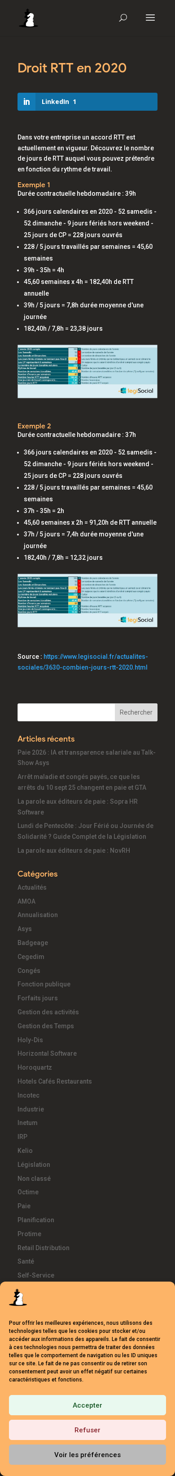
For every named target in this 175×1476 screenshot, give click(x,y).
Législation (34, 1164)
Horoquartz (35, 1067)
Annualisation (38, 914)
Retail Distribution (44, 1247)
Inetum (28, 1122)
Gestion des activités (48, 1012)
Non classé (34, 1178)
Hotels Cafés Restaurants (55, 1081)
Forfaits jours (38, 998)
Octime (28, 1192)
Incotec (28, 1095)
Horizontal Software (47, 1053)
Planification (36, 1220)
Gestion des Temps (46, 1026)
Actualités (32, 887)
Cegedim (31, 956)
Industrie (31, 1109)
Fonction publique (44, 984)
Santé (26, 1261)
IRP (22, 1136)
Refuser (87, 1430)
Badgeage (33, 942)
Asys (25, 928)
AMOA (26, 901)
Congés (29, 970)
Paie (24, 1206)
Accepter (87, 1405)
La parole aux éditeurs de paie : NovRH (74, 850)
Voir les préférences (87, 1455)
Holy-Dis (30, 1040)
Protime (29, 1234)
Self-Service (36, 1275)
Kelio (25, 1150)
